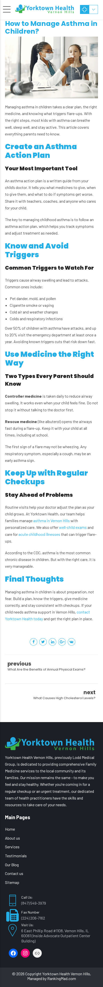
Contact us (14, 873)
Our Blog (12, 864)
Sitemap (12, 882)
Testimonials (16, 855)
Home (10, 829)
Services (12, 846)
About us (12, 838)
